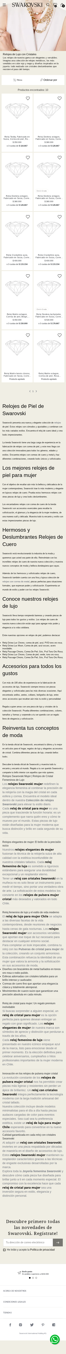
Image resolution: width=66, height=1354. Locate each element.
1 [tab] (30, 1278)
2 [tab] (33, 1278)
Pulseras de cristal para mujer (39, 949)
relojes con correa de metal (15, 581)
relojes (57, 422)
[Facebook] (10, 1325)
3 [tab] (36, 1278)
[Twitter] (32, 1325)
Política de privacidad (42, 1249)
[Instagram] (20, 1325)
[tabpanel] (33, 1272)
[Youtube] (54, 1325)
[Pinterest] (43, 1325)
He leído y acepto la (30, 1249)
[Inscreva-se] (58, 1242)
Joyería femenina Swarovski (41, 1171)
